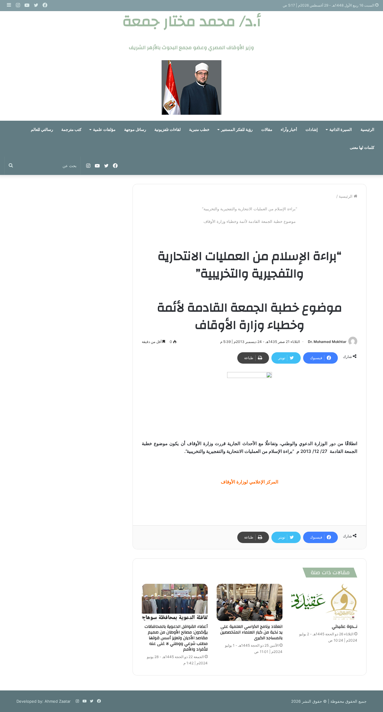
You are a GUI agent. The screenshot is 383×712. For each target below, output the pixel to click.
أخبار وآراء (289, 129)
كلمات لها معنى (362, 147)
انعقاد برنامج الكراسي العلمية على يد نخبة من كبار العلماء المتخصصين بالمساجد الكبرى (251, 632)
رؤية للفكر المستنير (237, 129)
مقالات (266, 129)
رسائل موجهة (135, 129)
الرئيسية (367, 129)
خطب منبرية (199, 129)
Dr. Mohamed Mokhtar (327, 341)
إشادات (312, 129)
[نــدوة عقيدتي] (324, 602)
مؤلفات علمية (104, 129)
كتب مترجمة (71, 129)
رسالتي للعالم (42, 129)
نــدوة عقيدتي (344, 627)
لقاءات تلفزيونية (167, 129)
